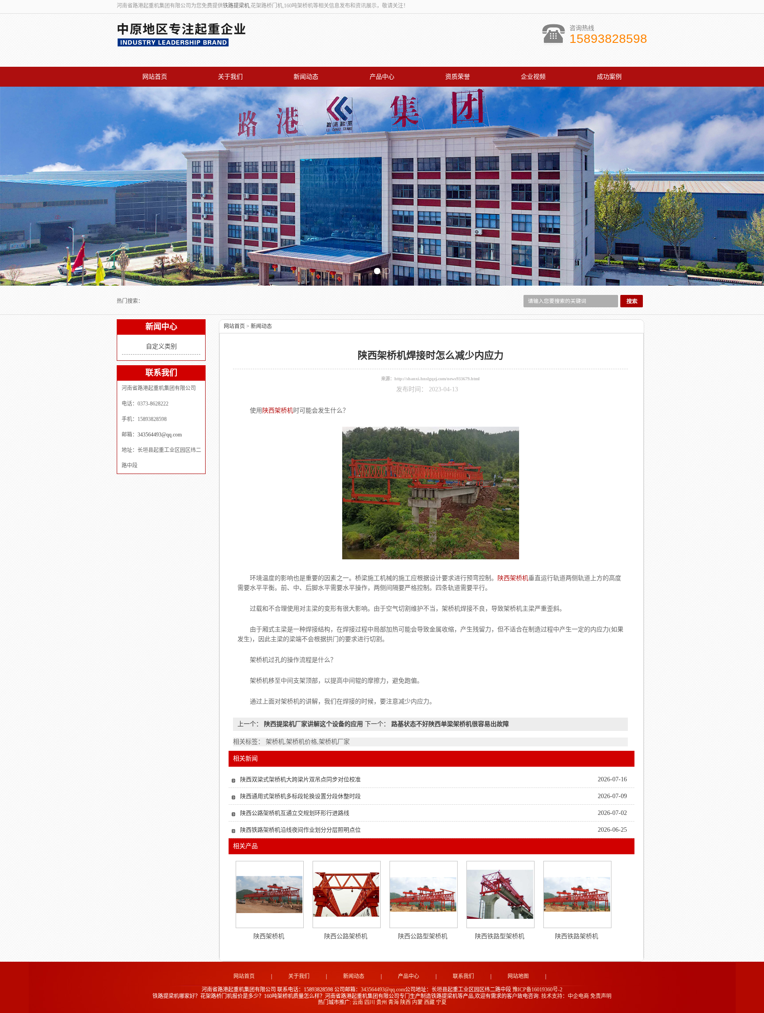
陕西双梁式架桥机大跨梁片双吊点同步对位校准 (300, 779)
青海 (393, 1002)
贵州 (381, 1002)
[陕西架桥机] (269, 894)
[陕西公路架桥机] (346, 894)
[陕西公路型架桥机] (423, 894)
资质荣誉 (457, 76)
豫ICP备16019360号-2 (537, 989)
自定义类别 (161, 346)
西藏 (429, 1002)
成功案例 (609, 76)
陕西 (405, 1002)
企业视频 (533, 76)
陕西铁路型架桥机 (499, 936)
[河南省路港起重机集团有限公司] (183, 42)
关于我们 (230, 76)
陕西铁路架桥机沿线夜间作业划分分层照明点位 (300, 829)
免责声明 (600, 996)
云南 (357, 1002)
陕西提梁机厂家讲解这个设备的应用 (313, 724)
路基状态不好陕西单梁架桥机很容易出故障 (449, 724)
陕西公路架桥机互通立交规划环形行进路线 (294, 813)
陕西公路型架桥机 (422, 936)
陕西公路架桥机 (345, 936)
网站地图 (518, 976)
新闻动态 (306, 76)
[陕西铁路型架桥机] (500, 894)
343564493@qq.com (160, 435)
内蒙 (417, 1002)
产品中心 (382, 76)
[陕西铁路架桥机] (577, 894)
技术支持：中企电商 (565, 996)
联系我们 (463, 976)
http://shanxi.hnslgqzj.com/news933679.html (437, 378)
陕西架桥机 (268, 936)
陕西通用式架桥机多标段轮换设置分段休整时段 (300, 796)
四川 (369, 1002)
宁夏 (441, 1002)
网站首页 (154, 76)
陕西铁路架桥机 (576, 936)
